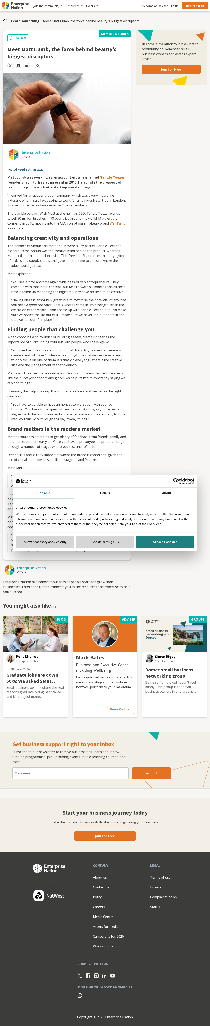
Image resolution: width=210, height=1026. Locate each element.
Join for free (195, 6)
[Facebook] (88, 975)
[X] (79, 975)
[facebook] (18, 65)
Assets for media (106, 926)
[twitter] (10, 65)
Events (90, 6)
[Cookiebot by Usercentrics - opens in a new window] (176, 481)
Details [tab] (105, 493)
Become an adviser (155, 6)
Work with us (103, 946)
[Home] (6, 20)
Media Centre (103, 916)
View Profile (120, 709)
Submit (151, 773)
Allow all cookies (165, 541)
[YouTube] (112, 975)
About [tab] (166, 493)
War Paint (117, 223)
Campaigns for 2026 (108, 936)
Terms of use (160, 877)
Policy (97, 897)
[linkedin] (27, 65)
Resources (73, 6)
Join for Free (171, 69)
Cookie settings (102, 541)
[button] (10, 658)
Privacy (155, 887)
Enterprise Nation (35, 152)
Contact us (101, 887)
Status (155, 907)
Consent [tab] (43, 493)
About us (100, 877)
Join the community (46, 6)
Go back (21, 38)
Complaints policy (163, 897)
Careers (99, 907)
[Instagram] (96, 975)
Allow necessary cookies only (45, 541)
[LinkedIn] (104, 975)
